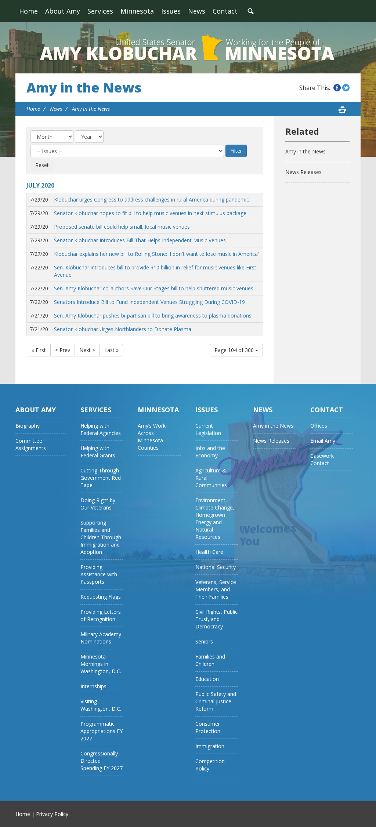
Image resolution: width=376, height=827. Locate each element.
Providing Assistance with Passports (98, 574)
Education (207, 678)
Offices (318, 425)
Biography (27, 425)
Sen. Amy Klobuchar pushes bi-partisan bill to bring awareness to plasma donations (153, 315)
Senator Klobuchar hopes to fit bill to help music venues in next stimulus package (150, 213)
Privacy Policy (52, 813)
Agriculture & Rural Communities (211, 478)
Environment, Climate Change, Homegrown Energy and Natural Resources (214, 518)
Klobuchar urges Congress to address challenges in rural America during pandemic (151, 199)
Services (100, 11)
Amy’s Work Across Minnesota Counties (152, 436)
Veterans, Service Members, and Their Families (215, 589)
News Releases (303, 171)
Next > (87, 350)
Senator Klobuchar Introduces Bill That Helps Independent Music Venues (140, 240)
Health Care (209, 551)
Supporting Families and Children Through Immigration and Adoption (100, 537)
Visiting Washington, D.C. (100, 705)
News (196, 11)
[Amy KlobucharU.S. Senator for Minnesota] (188, 47)
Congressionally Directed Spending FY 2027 (101, 761)
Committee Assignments (30, 444)
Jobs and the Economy (210, 452)
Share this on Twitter (346, 87)
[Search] (250, 11)
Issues (171, 11)
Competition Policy (210, 765)
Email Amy (322, 440)
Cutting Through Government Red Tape (100, 478)
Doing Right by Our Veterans (97, 504)
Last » (111, 350)
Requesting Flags (100, 596)
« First (39, 350)
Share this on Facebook (337, 87)
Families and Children (210, 660)
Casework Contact (322, 459)
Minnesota (137, 11)
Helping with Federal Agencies (100, 429)
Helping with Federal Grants (97, 452)
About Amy (62, 11)
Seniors (204, 641)
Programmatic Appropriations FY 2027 (101, 731)
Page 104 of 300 (234, 350)
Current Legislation (208, 429)
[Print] (342, 109)
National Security (215, 566)
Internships (93, 686)
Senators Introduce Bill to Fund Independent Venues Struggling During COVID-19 (149, 301)
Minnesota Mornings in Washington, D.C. (100, 664)
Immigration (209, 746)
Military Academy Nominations (100, 638)
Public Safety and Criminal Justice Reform (215, 701)
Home (28, 11)
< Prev (62, 350)
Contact (225, 11)
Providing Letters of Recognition (100, 615)
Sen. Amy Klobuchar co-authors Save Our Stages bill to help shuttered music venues (153, 288)
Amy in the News (83, 88)
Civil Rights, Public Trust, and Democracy (216, 619)
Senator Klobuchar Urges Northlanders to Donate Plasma (122, 329)
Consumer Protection (207, 727)
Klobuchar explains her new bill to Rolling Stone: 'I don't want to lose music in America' (156, 253)
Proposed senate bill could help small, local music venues (122, 226)
